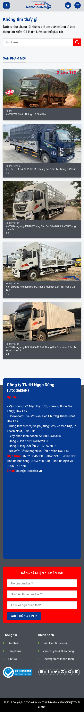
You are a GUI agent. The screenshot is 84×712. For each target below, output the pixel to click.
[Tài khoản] (6, 5)
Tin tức (12, 659)
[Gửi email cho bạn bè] (62, 672)
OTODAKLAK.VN (32, 702)
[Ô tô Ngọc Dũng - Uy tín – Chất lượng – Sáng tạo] (37, 5)
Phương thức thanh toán (58, 659)
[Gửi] (77, 42)
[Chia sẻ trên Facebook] (48, 672)
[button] (68, 5)
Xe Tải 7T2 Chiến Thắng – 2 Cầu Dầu (26, 114)
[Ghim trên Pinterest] (69, 672)
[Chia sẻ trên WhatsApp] (41, 672)
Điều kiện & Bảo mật (56, 643)
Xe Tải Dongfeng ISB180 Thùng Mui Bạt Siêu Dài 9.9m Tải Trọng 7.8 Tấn (41, 228)
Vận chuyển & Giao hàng (58, 651)
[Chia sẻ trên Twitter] (55, 672)
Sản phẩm (14, 651)
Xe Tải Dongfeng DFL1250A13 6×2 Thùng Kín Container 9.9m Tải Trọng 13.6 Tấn (41, 349)
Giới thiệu (14, 643)
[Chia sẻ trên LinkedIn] (76, 672)
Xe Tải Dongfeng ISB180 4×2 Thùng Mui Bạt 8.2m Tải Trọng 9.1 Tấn (40, 288)
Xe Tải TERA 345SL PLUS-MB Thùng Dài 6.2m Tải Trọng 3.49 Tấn (41, 169)
